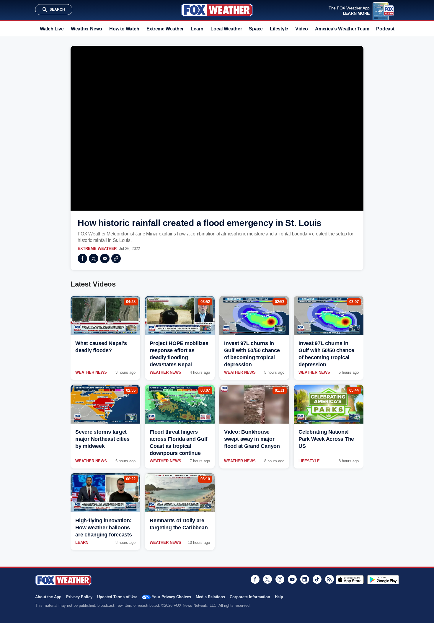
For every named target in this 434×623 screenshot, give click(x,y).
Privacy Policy (79, 597)
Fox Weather (217, 10)
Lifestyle (279, 28)
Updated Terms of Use (117, 597)
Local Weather (226, 28)
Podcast (385, 28)
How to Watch (124, 28)
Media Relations (210, 597)
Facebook (82, 258)
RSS (329, 579)
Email (105, 258)
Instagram (279, 579)
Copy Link (116, 258)
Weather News (86, 28)
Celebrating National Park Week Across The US (326, 439)
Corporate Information (250, 597)
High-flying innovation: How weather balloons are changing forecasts (103, 528)
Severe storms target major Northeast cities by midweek (102, 439)
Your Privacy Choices (171, 597)
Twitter (93, 258)
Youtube (292, 579)
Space (256, 28)
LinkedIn (304, 579)
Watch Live (52, 28)
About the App (48, 597)
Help (279, 597)
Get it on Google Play (383, 579)
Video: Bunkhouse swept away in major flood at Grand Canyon (252, 439)
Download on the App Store (350, 579)
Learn (197, 28)
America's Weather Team (342, 28)
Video (301, 28)
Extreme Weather (165, 28)
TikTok (317, 579)
